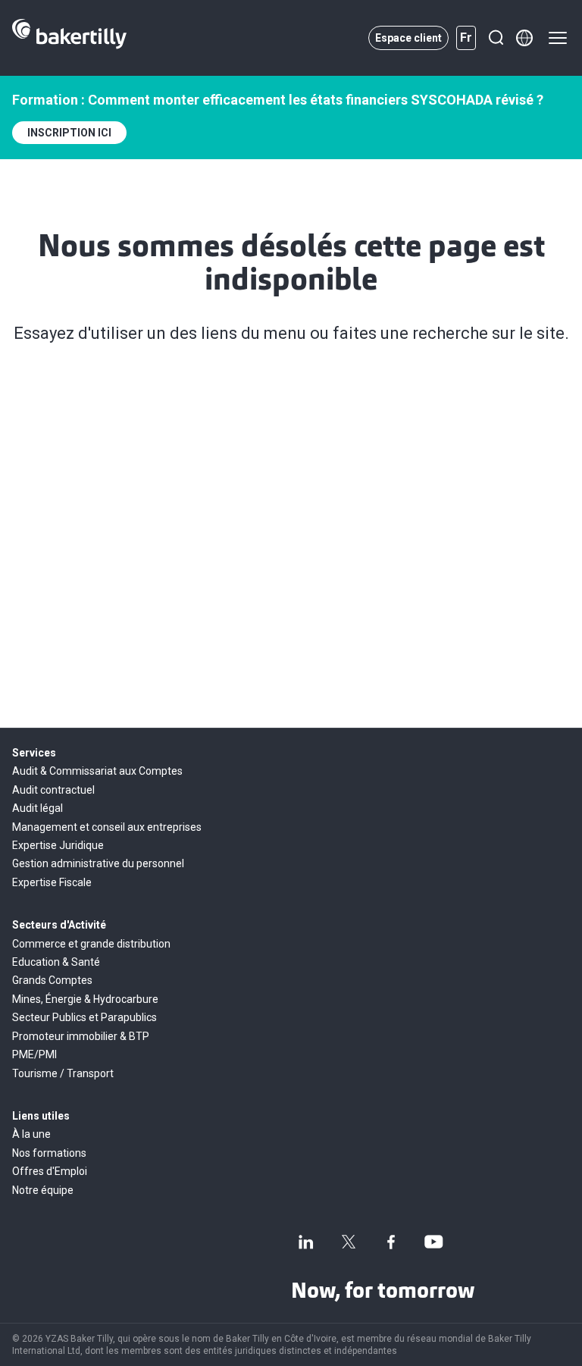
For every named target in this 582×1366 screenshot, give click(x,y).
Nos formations (49, 1153)
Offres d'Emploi (49, 1171)
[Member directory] (524, 38)
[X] (348, 1242)
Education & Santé (56, 962)
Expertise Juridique (58, 845)
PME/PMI (34, 1054)
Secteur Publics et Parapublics (84, 1017)
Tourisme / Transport (63, 1073)
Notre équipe (43, 1190)
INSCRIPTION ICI (69, 133)
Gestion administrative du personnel (98, 863)
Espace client (408, 38)
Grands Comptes (52, 980)
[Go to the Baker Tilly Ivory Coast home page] (69, 38)
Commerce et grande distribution (91, 944)
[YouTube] (433, 1242)
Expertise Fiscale (52, 882)
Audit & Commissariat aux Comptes (97, 771)
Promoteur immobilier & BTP (80, 1036)
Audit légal (37, 808)
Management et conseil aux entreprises (107, 827)
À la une (31, 1134)
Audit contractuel (53, 790)
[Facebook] (391, 1242)
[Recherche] (495, 38)
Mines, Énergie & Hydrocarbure (85, 999)
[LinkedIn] (306, 1242)
